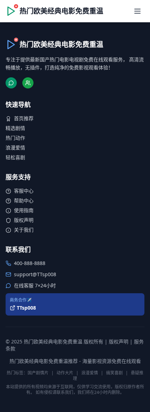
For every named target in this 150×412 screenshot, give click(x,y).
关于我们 (23, 229)
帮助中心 (23, 200)
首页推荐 (23, 118)
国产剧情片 (38, 373)
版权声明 (23, 220)
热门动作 (15, 137)
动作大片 (65, 373)
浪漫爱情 (15, 147)
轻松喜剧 (15, 157)
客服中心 (23, 190)
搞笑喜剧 (114, 373)
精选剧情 (15, 128)
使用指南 (23, 210)
